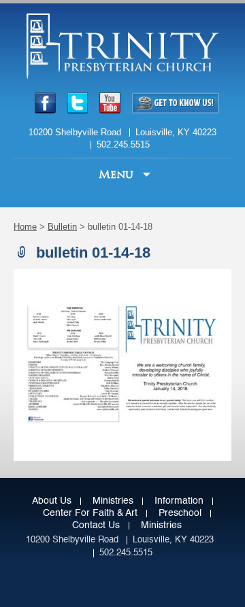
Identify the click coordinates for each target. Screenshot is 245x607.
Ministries (113, 501)
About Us (51, 501)
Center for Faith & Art (90, 513)
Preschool (180, 513)
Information (178, 501)
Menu (118, 174)
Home (25, 227)
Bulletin (62, 227)
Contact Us (96, 525)
